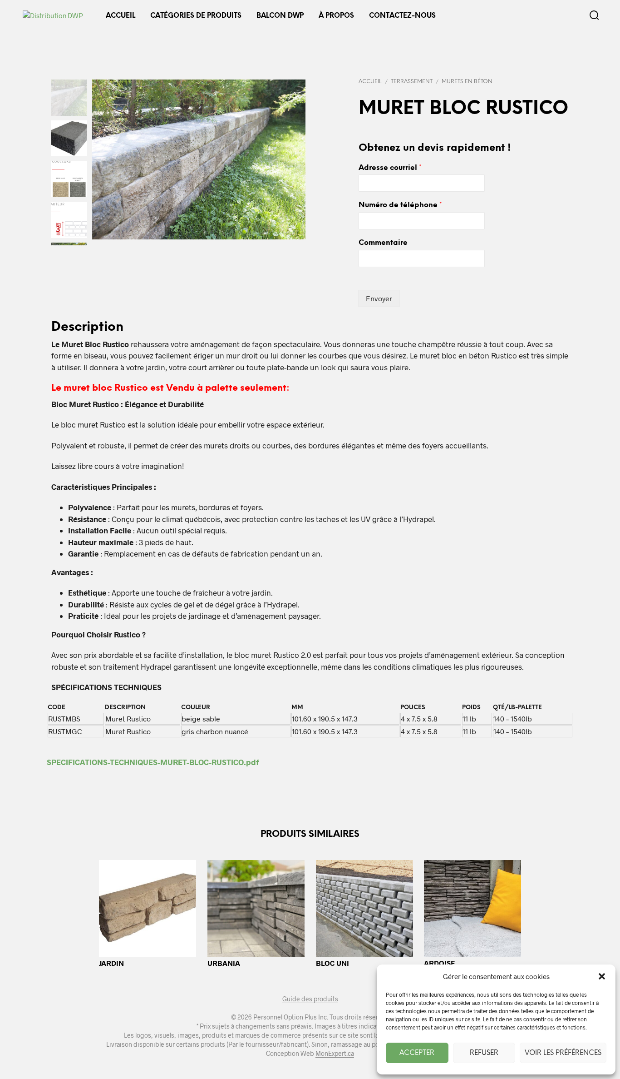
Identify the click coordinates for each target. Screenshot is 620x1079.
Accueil (120, 16)
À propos (336, 16)
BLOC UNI (332, 963)
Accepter (416, 1053)
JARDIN (111, 963)
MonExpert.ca (334, 1053)
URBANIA (223, 963)
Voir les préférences (563, 1053)
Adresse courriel (390, 168)
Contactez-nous (402, 16)
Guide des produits (310, 999)
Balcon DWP (280, 16)
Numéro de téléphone (400, 205)
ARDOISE (439, 963)
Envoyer (379, 298)
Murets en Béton (467, 82)
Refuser (484, 1053)
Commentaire (383, 243)
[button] (601, 976)
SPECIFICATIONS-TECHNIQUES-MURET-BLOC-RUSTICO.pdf (153, 761)
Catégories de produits (195, 16)
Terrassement (412, 82)
